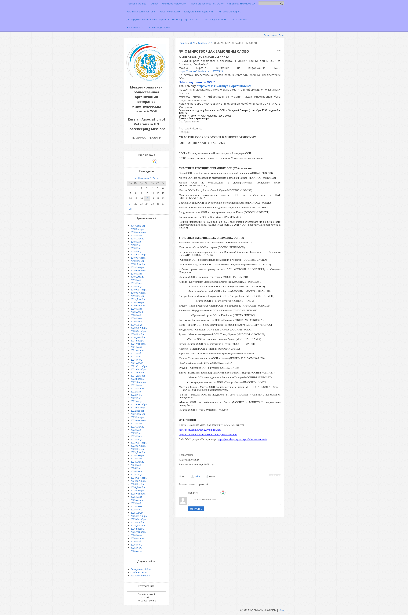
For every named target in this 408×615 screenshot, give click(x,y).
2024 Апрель (137, 461)
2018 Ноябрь (138, 260)
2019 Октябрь (138, 292)
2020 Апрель (137, 311)
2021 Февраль (138, 343)
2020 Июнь (136, 318)
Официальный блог (141, 569)
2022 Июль (136, 397)
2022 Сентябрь (139, 404)
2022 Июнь (136, 394)
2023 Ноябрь (138, 448)
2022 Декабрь (138, 413)
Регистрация (270, 35)
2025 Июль (136, 509)
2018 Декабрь (138, 264)
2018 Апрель (137, 238)
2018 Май (136, 241)
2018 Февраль (138, 232)
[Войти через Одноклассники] (228, 492)
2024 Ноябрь (138, 484)
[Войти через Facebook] (212, 492)
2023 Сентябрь (139, 442)
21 (130, 203)
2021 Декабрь (138, 375)
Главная (183, 42)
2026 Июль (136, 547)
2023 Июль (136, 436)
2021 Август (137, 362)
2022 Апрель (137, 388)
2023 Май (136, 429)
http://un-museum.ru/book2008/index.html (200, 429)
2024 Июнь (136, 468)
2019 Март (136, 273)
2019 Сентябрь (139, 289)
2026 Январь (137, 528)
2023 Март (136, 423)
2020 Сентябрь (139, 327)
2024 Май (136, 464)
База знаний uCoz (140, 575)
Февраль (202, 42)
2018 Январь (137, 229)
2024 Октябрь (138, 480)
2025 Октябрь (138, 519)
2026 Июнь (136, 544)
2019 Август (137, 286)
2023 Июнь (136, 433)
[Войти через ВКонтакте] (206, 492)
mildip (198, 476)
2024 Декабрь (138, 487)
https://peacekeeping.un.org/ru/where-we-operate (242, 439)
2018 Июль (136, 248)
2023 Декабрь (138, 452)
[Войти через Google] (223, 492)
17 (210, 42)
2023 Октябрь (138, 445)
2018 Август (137, 251)
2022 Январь (137, 378)
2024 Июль (136, 471)
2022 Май (136, 391)
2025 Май (136, 503)
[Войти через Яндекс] (217, 492)
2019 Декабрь (138, 299)
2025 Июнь (136, 506)
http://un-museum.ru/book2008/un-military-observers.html (208, 434)
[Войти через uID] (201, 492)
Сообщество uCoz (140, 572)
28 (130, 208)
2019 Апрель (137, 276)
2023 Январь (137, 417)
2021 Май (136, 353)
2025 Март (136, 496)
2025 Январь (137, 490)
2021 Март (136, 346)
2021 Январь (137, 340)
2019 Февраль (138, 270)
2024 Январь (137, 455)
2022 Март (136, 385)
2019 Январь (137, 267)
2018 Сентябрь (139, 254)
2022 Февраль (138, 382)
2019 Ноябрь (138, 295)
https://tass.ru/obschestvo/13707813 (201, 71)
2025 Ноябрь (138, 522)
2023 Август (137, 439)
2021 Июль (136, 359)
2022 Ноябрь (138, 410)
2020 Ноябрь (138, 334)
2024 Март (136, 458)
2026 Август (137, 551)
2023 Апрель (137, 426)
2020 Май (136, 315)
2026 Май (136, 541)
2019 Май (136, 280)
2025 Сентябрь (139, 515)
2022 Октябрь (138, 407)
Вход (281, 35)
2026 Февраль (138, 531)
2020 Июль (136, 321)
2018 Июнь (136, 244)
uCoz (281, 610)
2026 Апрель (137, 538)
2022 (192, 42)
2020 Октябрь (138, 331)
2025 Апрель (137, 500)
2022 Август (137, 401)
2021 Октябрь (138, 369)
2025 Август (137, 512)
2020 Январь (137, 302)
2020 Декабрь (138, 337)
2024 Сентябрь (139, 477)
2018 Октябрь (138, 257)
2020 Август (137, 324)
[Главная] (146, 80)
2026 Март (136, 535)
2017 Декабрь (138, 225)
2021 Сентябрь (139, 366)
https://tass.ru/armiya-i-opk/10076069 (224, 86)
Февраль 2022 (146, 178)
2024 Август (137, 474)
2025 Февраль (138, 493)
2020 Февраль (138, 305)
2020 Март (136, 308)
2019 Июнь (136, 283)
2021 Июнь (136, 356)
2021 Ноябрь (138, 372)
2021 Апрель (137, 350)
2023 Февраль (138, 420)
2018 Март (136, 235)
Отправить (196, 508)
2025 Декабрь (138, 525)
